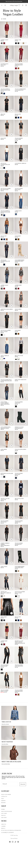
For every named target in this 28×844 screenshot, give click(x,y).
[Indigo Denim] (4, 620)
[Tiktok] (15, 842)
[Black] (16, 264)
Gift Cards (4, 813)
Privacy (3, 828)
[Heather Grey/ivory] (18, 359)
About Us (3, 824)
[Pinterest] (18, 842)
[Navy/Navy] (18, 117)
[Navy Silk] (16, 43)
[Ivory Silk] (21, 43)
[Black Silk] (18, 43)
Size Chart (4, 817)
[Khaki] (23, 43)
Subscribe (22, 784)
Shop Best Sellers (5, 744)
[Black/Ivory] (16, 359)
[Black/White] (16, 453)
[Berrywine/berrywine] (4, 43)
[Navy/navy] (4, 93)
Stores (3, 809)
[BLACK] (16, 239)
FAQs (2, 798)
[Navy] (4, 168)
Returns (3, 802)
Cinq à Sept (15, 835)
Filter (4, 18)
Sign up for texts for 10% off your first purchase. (14, 1)
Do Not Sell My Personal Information (11, 830)
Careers (3, 826)
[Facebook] (10, 842)
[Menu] (2, 5)
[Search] (5, 5)
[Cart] (26, 5)
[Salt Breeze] (16, 214)
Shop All (3, 815)
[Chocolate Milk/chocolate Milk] (18, 68)
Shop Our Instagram (6, 811)
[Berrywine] (16, 68)
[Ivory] (2, 168)
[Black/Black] (16, 117)
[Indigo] (4, 477)
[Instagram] (13, 842)
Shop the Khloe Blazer (6, 763)
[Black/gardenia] (2, 43)
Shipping (3, 800)
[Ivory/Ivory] (2, 359)
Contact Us (4, 796)
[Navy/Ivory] (4, 359)
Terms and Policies (14, 838)
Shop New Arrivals (5, 724)
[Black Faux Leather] (2, 620)
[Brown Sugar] (18, 264)
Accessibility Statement (7, 832)
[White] (2, 477)
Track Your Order (6, 794)
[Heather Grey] (2, 596)
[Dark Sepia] (18, 239)
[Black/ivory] (2, 93)
